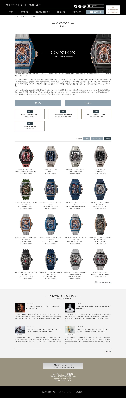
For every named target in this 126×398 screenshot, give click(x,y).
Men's (38, 103)
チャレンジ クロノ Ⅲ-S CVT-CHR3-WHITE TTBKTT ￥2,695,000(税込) (100, 274)
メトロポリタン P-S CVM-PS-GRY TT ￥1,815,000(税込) (100, 171)
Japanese (94, 6)
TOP (11, 12)
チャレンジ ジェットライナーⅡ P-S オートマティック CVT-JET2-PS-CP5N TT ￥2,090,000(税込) (26, 205)
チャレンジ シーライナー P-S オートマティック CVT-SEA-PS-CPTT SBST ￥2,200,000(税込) (50, 240)
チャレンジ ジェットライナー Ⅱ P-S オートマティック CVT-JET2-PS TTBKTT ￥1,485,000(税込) (26, 275)
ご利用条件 (79, 392)
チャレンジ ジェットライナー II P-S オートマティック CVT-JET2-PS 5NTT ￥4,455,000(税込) (100, 240)
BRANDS (24, 12)
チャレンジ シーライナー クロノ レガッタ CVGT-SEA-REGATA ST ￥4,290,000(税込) (51, 205)
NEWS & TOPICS (42, 12)
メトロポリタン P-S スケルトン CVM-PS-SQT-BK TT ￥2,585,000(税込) (75, 171)
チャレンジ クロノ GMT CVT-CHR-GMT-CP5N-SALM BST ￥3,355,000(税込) (25, 171)
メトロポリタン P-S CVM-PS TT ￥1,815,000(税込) (50, 171)
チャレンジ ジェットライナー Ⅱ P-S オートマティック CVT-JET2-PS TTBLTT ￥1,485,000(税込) (51, 275)
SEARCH (97, 12)
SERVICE (61, 12)
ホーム (16, 16)
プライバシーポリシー (66, 392)
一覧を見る (107, 351)
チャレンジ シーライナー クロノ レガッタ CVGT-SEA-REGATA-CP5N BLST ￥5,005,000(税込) (75, 205)
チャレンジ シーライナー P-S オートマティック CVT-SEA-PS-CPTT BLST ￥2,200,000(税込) (100, 205)
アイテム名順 (97, 139)
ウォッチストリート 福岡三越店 (23, 5)
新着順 (86, 139)
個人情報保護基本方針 (49, 392)
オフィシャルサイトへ (104, 282)
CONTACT (76, 12)
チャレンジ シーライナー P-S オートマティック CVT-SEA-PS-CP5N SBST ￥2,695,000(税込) (75, 240)
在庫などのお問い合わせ (63, 366)
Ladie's (88, 103)
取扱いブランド (25, 16)
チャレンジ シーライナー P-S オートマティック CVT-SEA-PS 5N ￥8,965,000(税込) (26, 240)
